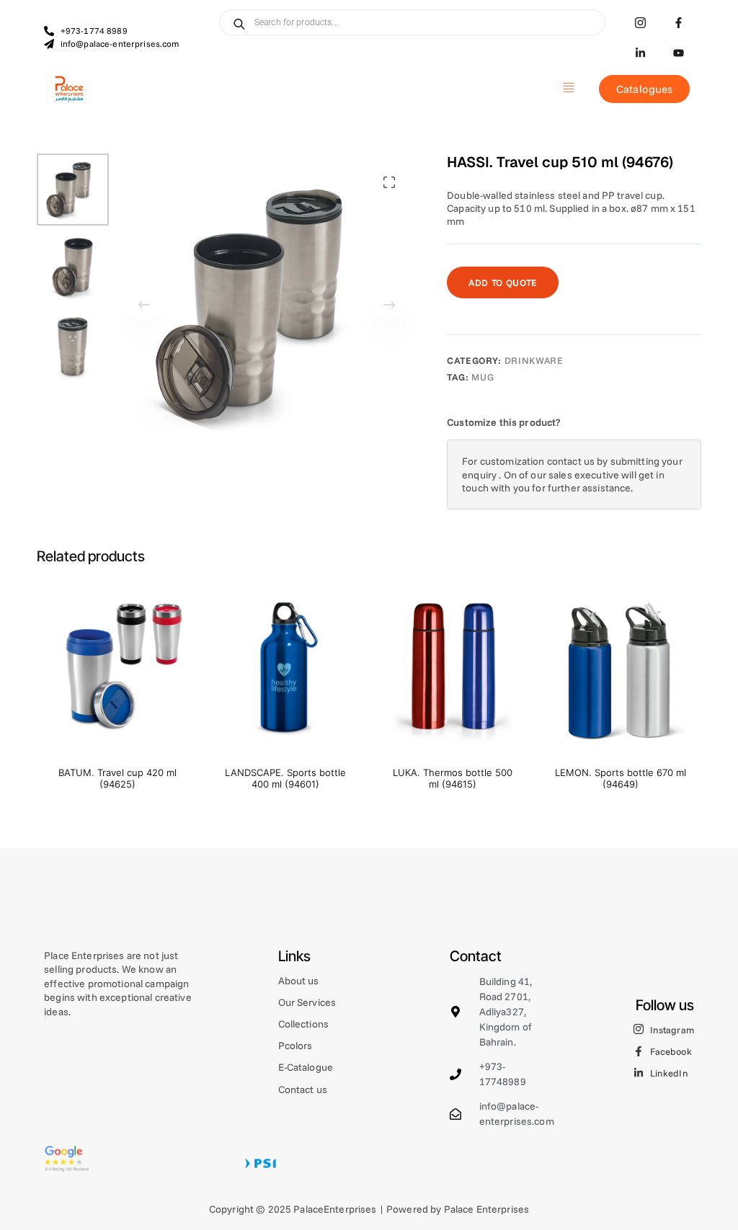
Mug (482, 377)
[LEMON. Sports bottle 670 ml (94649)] (621, 669)
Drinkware (533, 360)
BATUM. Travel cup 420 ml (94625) (117, 778)
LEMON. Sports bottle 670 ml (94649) (620, 778)
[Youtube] (679, 52)
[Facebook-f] (679, 22)
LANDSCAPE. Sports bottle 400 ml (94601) (285, 778)
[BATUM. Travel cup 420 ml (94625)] (117, 669)
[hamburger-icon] (568, 88)
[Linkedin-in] (641, 52)
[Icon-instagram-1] (641, 22)
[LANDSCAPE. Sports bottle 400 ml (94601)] (285, 669)
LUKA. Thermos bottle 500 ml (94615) (452, 778)
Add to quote (502, 282)
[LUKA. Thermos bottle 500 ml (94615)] (453, 669)
